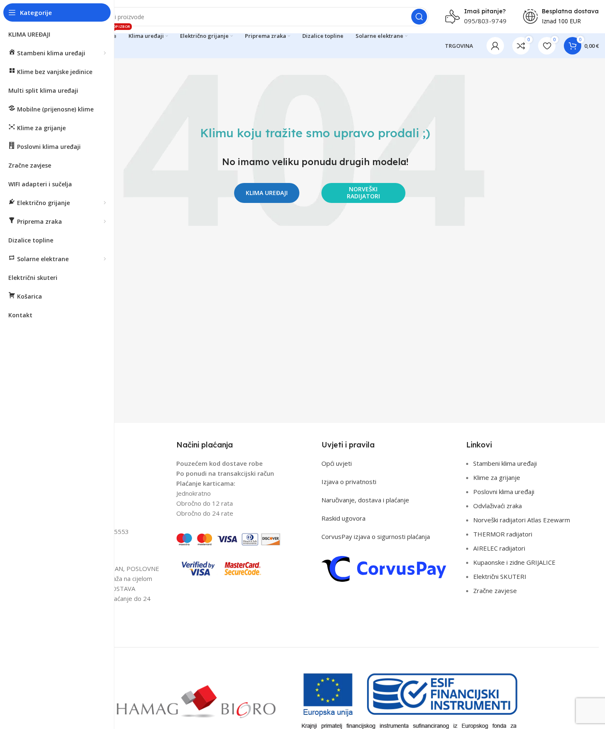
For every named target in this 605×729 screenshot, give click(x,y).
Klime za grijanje (496, 477)
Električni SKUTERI (499, 576)
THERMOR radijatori (502, 534)
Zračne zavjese (495, 590)
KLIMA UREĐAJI (267, 193)
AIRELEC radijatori (499, 548)
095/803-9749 (485, 21)
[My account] (495, 45)
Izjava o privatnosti (348, 481)
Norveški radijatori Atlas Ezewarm (521, 520)
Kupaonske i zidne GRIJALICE (514, 562)
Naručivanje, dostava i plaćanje (365, 500)
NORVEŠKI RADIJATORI (363, 192)
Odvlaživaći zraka (497, 506)
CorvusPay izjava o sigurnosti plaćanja (375, 536)
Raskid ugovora (343, 518)
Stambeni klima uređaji (505, 463)
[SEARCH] (419, 17)
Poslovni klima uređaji (503, 491)
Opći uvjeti (336, 463)
